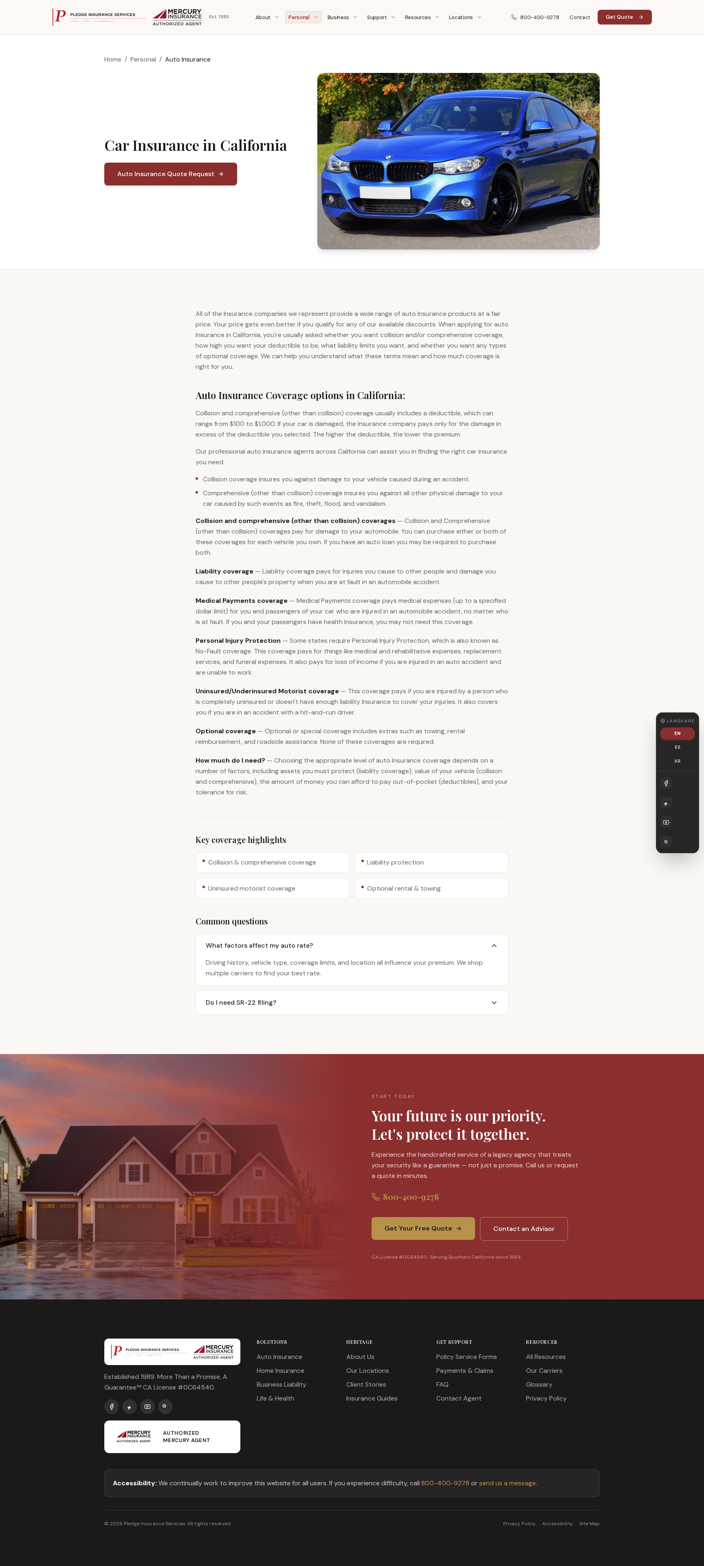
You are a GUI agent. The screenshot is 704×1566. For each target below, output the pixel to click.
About (263, 17)
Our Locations (367, 1370)
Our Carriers (544, 1370)
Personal (298, 17)
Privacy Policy (546, 1398)
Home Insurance (280, 1370)
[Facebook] (111, 1406)
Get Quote (619, 16)
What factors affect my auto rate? (259, 945)
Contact (580, 17)
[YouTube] (147, 1406)
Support (377, 17)
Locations (461, 17)
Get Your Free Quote (418, 1228)
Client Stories (366, 1384)
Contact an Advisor (523, 1228)
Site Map (589, 1523)
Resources (418, 17)
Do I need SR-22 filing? (241, 1002)
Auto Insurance (279, 1356)
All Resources (546, 1356)
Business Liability (281, 1384)
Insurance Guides (372, 1398)
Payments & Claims (464, 1370)
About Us (360, 1356)
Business (338, 17)
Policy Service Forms (466, 1356)
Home (112, 59)
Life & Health (275, 1398)
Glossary (539, 1384)
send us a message (507, 1483)
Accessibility (557, 1523)
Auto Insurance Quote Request (165, 174)
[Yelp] (129, 1406)
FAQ (442, 1384)
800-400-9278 (539, 17)
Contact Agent (459, 1398)
